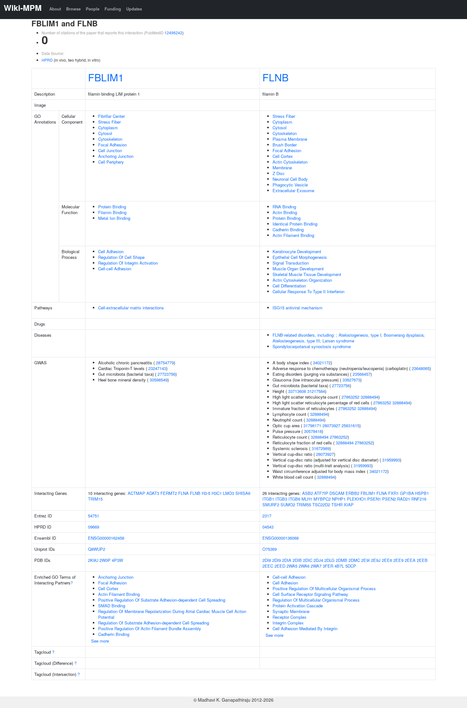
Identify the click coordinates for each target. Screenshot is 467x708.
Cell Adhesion (111, 251)
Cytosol (105, 133)
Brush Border (285, 145)
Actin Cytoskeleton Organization (302, 280)
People (92, 9)
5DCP (350, 566)
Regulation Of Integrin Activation (128, 263)
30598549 (158, 380)
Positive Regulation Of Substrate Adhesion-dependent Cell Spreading (161, 600)
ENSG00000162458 (106, 538)
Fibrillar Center (111, 116)
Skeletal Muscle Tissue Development (307, 274)
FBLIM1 (106, 77)
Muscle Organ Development (298, 269)
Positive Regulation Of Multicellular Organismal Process (324, 588)
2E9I (365, 560)
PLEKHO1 (356, 499)
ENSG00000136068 (280, 538)
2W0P (105, 560)
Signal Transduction (291, 263)
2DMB (341, 560)
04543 (268, 527)
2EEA (410, 560)
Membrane (282, 168)
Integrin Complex (288, 623)
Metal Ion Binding (114, 218)
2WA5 (292, 566)
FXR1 (393, 493)
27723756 (166, 374)
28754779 (165, 363)
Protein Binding (112, 207)
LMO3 (228, 493)
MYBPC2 (322, 499)
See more (100, 641)
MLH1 (306, 499)
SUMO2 (288, 505)
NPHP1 (339, 499)
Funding (113, 9)
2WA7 (316, 566)
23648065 (421, 368)
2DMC (354, 560)
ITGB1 (268, 499)
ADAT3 (152, 493)
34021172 (322, 363)
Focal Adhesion (112, 145)
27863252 (350, 397)
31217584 (316, 391)
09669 (93, 527)
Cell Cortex (283, 156)
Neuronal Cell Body (290, 179)
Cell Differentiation (289, 286)
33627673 (351, 380)
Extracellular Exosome (293, 190)
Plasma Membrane (290, 139)
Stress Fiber (109, 122)
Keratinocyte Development (297, 251)
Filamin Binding (112, 212)
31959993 (391, 460)
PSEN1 (374, 499)
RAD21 (403, 499)
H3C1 (217, 493)
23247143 (157, 368)
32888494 (369, 397)
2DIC (307, 560)
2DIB (297, 560)
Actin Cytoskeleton (290, 162)
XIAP (349, 505)
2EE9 (398, 560)
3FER (328, 566)
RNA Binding (284, 207)
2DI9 (276, 560)
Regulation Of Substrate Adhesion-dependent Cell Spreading (153, 623)
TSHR (336, 505)
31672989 (320, 448)
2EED (279, 566)
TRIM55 (303, 505)
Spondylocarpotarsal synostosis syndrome (312, 346)
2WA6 (304, 566)
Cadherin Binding (288, 229)
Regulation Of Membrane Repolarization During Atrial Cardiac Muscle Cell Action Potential (172, 614)
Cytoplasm (108, 128)
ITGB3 (281, 499)
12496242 (173, 32)
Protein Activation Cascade (298, 606)
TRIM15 (95, 499)
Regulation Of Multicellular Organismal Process (316, 600)
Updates (134, 9)
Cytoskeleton (110, 139)
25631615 (350, 425)
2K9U (93, 560)
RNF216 (418, 499)
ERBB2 (352, 493)
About (55, 9)
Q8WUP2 (96, 549)
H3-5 (206, 493)
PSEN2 (389, 499)
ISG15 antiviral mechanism (297, 308)
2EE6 (387, 560)
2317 (266, 516)
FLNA (183, 493)
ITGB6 (294, 499)
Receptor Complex (290, 617)
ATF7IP (321, 493)
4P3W (117, 560)
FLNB (275, 77)
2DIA (286, 560)
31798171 (312, 425)
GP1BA (407, 493)
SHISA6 (242, 493)
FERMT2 (168, 493)
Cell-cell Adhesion (114, 269)
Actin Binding (285, 212)
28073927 (331, 425)
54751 (93, 516)
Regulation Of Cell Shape (121, 257)
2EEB (422, 560)
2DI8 (266, 560)
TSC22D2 (321, 505)
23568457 (361, 374)
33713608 (297, 391)
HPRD (47, 60)
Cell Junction (110, 150)
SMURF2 (270, 505)
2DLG (329, 560)
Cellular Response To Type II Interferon (308, 291)
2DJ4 (318, 560)
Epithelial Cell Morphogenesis (300, 257)
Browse (73, 9)
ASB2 (307, 493)
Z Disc (279, 173)
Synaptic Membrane (291, 611)
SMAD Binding (111, 606)
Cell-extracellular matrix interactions (131, 308)
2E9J (376, 560)
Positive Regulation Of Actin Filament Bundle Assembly (149, 628)
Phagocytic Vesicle (290, 185)
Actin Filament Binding (293, 235)
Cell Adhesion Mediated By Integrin (305, 628)
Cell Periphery (111, 162)
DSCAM (336, 493)
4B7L (339, 566)
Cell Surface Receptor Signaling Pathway (310, 594)
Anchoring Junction (115, 156)
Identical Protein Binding (295, 224)
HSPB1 (422, 493)
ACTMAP (136, 493)
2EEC (267, 566)
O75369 (269, 549)
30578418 (313, 431)
